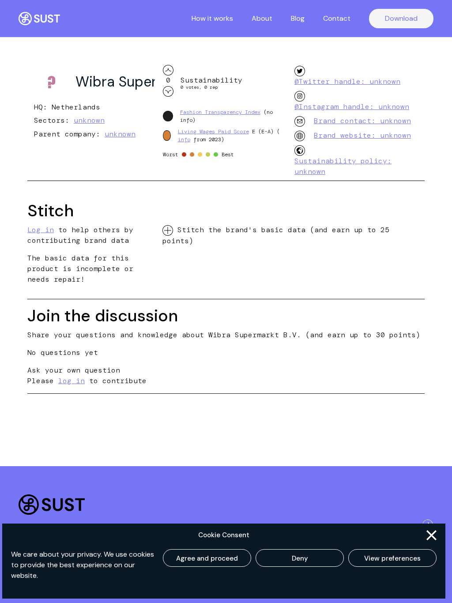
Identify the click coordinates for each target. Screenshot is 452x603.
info (184, 139)
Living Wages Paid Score (213, 131)
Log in (40, 229)
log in (71, 380)
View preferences (392, 558)
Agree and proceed (207, 558)
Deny (300, 558)
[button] (431, 535)
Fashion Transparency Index (220, 112)
